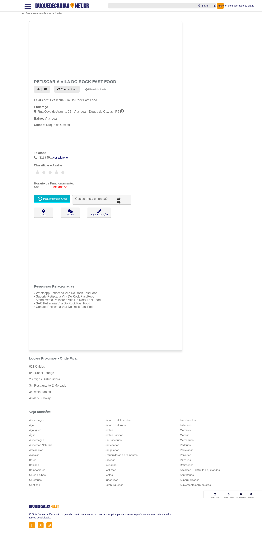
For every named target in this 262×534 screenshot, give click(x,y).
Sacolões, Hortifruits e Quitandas (200, 469)
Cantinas (34, 484)
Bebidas (34, 464)
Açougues (35, 429)
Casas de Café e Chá (118, 420)
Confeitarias (112, 444)
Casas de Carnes (115, 425)
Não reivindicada (97, 89)
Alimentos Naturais (40, 444)
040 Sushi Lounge (41, 372)
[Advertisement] (105, 49)
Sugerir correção (99, 214)
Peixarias (185, 454)
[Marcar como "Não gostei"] (46, 89)
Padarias (185, 444)
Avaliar (70, 214)
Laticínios (185, 425)
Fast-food (110, 469)
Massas (184, 434)
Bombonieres (37, 469)
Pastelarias (186, 449)
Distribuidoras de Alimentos (121, 454)
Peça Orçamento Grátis (55, 199)
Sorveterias (187, 474)
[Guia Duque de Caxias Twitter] (42, 525)
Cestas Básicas (114, 434)
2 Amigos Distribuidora (44, 379)
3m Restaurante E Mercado (47, 385)
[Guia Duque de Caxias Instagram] (50, 525)
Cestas (109, 429)
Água (32, 434)
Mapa (43, 214)
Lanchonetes (188, 420)
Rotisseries (186, 464)
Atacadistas (36, 449)
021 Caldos (37, 366)
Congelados (112, 449)
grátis (251, 5)
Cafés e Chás (37, 474)
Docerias (110, 459)
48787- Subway (40, 398)
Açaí (32, 425)
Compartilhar (68, 89)
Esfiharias (110, 464)
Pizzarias (185, 459)
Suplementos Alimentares (195, 484)
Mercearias (187, 439)
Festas (109, 474)
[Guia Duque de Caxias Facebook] (33, 525)
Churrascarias (113, 439)
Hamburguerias (114, 484)
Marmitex (185, 429)
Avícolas (34, 454)
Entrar (205, 5)
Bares (32, 459)
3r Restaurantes (40, 391)
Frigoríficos (111, 479)
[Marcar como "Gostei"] (39, 89)
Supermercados (189, 479)
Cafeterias (35, 479)
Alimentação (36, 420)
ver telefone (60, 157)
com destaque (236, 5)
